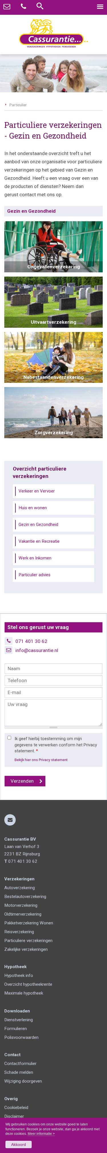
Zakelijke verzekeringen (26, 949)
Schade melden (18, 1072)
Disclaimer (14, 1116)
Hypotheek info (18, 975)
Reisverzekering (19, 931)
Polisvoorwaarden (21, 1037)
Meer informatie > (41, 1134)
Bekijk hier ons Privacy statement (41, 760)
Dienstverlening (18, 1019)
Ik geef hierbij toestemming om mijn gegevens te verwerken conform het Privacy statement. (56, 744)
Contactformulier (20, 1063)
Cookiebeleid (16, 1107)
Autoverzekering (19, 887)
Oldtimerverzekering (22, 914)
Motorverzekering (20, 905)
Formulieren (15, 1028)
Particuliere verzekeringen (28, 940)
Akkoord (18, 1144)
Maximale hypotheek (23, 993)
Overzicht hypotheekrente (28, 984)
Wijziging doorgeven (23, 1081)
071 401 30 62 (31, 641)
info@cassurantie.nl (36, 650)
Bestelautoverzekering (25, 896)
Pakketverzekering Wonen (28, 923)
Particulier (18, 105)
